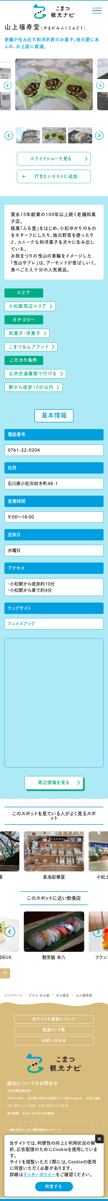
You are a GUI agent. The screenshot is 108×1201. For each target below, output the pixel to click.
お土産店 (62, 995)
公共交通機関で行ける (33, 373)
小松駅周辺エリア (28, 306)
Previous (7, 85)
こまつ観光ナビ (54, 11)
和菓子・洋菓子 (25, 333)
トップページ (13, 995)
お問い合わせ (54, 1040)
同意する (54, 1186)
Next (100, 85)
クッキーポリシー (39, 1174)
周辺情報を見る (54, 782)
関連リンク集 (54, 1030)
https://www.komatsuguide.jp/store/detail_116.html (53, 835)
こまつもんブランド (29, 347)
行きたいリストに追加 (56, 176)
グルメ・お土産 (39, 995)
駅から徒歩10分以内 (31, 387)
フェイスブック (21, 623)
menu (97, 10)
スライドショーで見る (51, 158)
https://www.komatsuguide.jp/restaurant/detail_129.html (54, 917)
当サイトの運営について (54, 1019)
